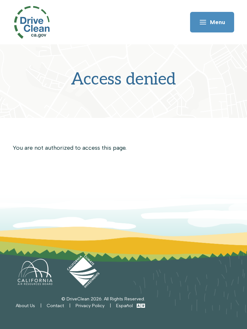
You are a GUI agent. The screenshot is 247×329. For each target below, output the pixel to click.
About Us (25, 305)
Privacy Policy (90, 305)
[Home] (35, 22)
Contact (55, 305)
